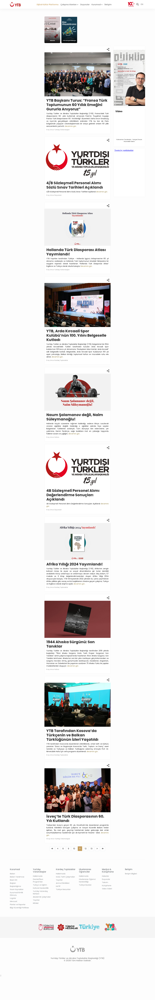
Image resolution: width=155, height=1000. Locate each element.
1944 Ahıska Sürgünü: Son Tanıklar (70, 644)
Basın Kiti (13, 880)
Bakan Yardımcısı (17, 877)
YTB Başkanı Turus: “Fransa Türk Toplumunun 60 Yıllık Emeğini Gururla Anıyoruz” (76, 105)
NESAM (35, 903)
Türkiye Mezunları (63, 889)
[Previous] (52, 848)
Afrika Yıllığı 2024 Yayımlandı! (74, 564)
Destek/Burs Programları (38, 880)
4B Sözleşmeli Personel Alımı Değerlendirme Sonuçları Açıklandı (72, 495)
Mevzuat (13, 901)
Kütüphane (106, 885)
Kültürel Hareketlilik (41, 888)
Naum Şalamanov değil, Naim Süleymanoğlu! (74, 417)
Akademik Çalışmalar (42, 897)
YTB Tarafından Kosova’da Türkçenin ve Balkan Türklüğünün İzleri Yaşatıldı (72, 735)
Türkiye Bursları (85, 885)
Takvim (105, 882)
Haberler (105, 876)
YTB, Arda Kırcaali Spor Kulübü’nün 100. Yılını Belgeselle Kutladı (76, 335)
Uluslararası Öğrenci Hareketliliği (87, 880)
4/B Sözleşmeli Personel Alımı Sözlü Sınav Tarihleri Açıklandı (74, 185)
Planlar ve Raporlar (17, 904)
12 (85, 848)
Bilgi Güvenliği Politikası (19, 907)
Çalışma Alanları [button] (68, 4)
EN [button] (142, 4)
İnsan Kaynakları (16, 889)
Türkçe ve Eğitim (40, 885)
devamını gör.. (71, 126)
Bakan (12, 873)
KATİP (58, 886)
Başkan (13, 883)
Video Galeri (107, 888)
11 (80, 848)
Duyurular (85, 4)
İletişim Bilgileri (131, 873)
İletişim (108, 4)
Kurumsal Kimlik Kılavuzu (16, 893)
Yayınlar (36, 900)
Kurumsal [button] (96, 4)
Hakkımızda (37, 876)
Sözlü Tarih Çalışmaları (65, 877)
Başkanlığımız (15, 886)
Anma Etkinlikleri (62, 883)
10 (74, 848)
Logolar (13, 898)
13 (91, 848)
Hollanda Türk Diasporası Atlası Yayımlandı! (76, 252)
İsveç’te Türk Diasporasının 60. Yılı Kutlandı (75, 818)
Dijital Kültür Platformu (47, 4)
